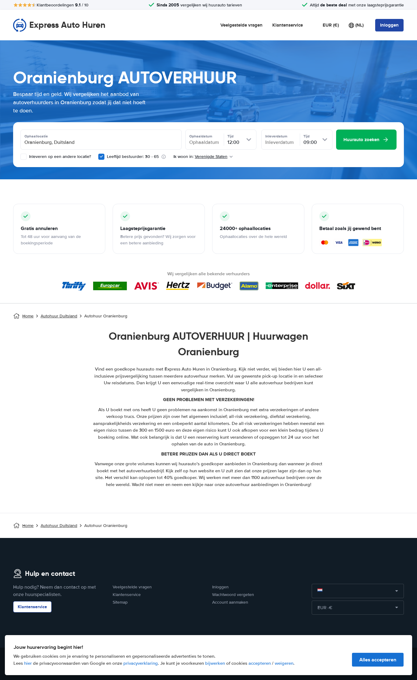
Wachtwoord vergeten (233, 594)
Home (28, 316)
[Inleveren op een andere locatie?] (23, 157)
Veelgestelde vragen (241, 25)
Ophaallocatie (36, 136)
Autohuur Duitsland (59, 316)
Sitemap (120, 602)
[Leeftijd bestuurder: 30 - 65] (101, 157)
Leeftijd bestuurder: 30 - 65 (133, 156)
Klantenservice (287, 25)
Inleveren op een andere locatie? (59, 156)
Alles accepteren (377, 659)
